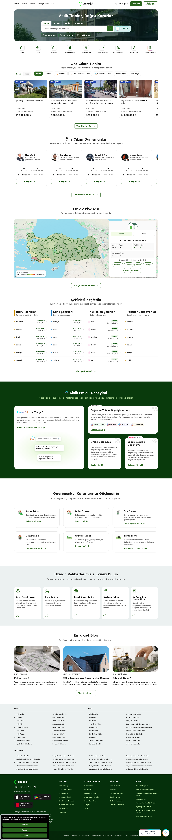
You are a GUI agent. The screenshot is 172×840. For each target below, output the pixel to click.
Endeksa (67, 835)
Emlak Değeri (63, 808)
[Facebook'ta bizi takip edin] (22, 787)
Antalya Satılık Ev (58, 724)
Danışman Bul (115, 786)
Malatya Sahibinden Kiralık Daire (100, 759)
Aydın (55, 337)
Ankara (129, 265)
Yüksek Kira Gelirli (104, 74)
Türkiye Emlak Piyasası (84, 285)
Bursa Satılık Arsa (58, 737)
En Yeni (48, 74)
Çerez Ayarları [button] (141, 799)
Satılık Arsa (20, 721)
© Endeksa (124, 277)
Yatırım (32, 4)
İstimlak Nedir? (122, 677)
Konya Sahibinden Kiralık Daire (100, 766)
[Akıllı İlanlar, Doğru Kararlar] (86, 4)
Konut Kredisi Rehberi (66, 801)
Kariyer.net (76, 835)
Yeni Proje (135, 74)
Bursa (127, 270)
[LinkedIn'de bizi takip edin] (35, 787)
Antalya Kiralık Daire (133, 714)
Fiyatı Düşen (121, 74)
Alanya (129, 352)
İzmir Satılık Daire (58, 721)
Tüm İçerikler (84, 693)
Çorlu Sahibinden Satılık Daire (62, 769)
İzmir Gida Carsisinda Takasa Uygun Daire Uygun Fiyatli (64, 102)
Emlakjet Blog (63, 786)
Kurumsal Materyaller (91, 797)
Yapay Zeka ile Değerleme (136, 443)
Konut (121, 234)
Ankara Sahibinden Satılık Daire (27, 766)
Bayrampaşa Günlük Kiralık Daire (138, 724)
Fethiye (130, 360)
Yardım (86, 808)
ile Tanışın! (30, 412)
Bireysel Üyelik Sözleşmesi (145, 789)
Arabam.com (107, 835)
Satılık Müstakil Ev (22, 727)
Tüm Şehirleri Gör (84, 371)
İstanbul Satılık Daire (59, 714)
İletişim (87, 805)
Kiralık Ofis (93, 737)
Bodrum (130, 322)
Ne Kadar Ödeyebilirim (66, 805)
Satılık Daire (20, 714)
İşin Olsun (85, 835)
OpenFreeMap (132, 277)
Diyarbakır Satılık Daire (24, 744)
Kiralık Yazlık (93, 727)
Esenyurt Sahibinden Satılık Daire (64, 762)
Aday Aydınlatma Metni (144, 816)
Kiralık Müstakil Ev (95, 734)
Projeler (113, 789)
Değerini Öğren (121, 4)
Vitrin (38, 74)
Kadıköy (130, 329)
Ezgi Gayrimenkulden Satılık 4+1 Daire (135, 102)
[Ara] (110, 28)
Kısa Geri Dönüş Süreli (81, 74)
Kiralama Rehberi (65, 797)
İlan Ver (136, 4)
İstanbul (118, 265)
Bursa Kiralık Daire (132, 717)
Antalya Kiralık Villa (133, 744)
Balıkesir (56, 360)
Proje (67, 23)
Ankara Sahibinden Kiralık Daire (100, 762)
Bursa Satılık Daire (58, 717)
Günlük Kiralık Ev (95, 724)
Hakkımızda (88, 786)
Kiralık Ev (92, 717)
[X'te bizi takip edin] (28, 787)
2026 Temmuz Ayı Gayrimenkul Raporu (86, 677)
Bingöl (93, 329)
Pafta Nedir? (21, 677)
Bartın (93, 345)
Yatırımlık (61, 74)
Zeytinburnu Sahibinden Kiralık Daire (139, 766)
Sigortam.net (96, 835)
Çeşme (129, 345)
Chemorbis (153, 835)
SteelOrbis (143, 835)
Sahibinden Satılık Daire (24, 756)
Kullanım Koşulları (142, 786)
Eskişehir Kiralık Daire (133, 721)
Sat (53, 4)
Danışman (79, 23)
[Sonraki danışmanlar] (154, 173)
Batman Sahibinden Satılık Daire (27, 762)
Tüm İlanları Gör (84, 126)
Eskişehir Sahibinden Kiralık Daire (137, 756)
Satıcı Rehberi (63, 793)
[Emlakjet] (21, 782)
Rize (93, 322)
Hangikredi (118, 835)
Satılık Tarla (20, 731)
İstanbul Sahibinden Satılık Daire (63, 759)
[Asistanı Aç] (166, 833)
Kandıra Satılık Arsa (59, 734)
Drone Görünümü (101, 441)
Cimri (126, 835)
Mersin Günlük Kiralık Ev (134, 734)
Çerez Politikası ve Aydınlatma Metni (146, 794)
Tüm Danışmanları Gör (84, 195)
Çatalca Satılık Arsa (59, 731)
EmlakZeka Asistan (116, 801)
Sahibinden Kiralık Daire (97, 756)
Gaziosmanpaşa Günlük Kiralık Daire (139, 727)
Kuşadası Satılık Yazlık (60, 741)
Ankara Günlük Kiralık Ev (134, 737)
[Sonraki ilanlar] (154, 99)
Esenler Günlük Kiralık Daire (135, 731)
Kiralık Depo (93, 731)
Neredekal (134, 835)
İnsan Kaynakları (90, 801)
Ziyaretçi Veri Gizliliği (143, 807)
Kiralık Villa (93, 721)
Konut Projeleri (21, 737)
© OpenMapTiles (140, 277)
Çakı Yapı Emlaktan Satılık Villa (29, 101)
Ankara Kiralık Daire (96, 741)
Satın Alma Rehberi (65, 789)
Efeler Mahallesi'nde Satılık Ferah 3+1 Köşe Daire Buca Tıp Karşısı (100, 102)
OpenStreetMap (152, 277)
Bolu (93, 352)
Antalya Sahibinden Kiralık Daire (100, 769)
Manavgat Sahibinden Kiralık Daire (138, 762)
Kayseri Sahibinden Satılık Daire (27, 769)
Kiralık (24, 4)
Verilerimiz (62, 812)
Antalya (148, 265)
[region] (86, 248)
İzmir (138, 265)
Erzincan (94, 360)
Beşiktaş (130, 337)
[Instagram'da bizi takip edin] (16, 787)
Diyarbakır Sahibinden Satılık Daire (28, 759)
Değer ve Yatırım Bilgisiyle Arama (110, 410)
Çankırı (94, 337)
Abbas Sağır (136, 155)
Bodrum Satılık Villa (59, 744)
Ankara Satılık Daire (23, 741)
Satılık (16, 4)
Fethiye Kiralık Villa (133, 741)
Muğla (55, 329)
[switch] (122, 28)
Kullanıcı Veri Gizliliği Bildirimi (146, 803)
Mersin (55, 352)
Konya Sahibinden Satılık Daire (63, 756)
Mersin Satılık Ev (58, 727)
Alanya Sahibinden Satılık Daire (63, 766)
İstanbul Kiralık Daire (96, 744)
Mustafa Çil (30, 155)
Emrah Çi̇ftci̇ (101, 155)
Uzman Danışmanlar (117, 805)
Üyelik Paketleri (115, 797)
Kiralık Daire (93, 714)
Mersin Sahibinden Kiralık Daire (137, 759)
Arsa (144, 234)
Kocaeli (137, 270)
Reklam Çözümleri (90, 793)
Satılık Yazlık (20, 734)
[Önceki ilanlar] (18, 99)
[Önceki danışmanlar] (18, 173)
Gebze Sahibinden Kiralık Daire (137, 769)
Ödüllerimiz (88, 789)
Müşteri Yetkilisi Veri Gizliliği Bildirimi (145, 811)
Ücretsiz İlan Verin (116, 793)
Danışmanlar (43, 4)
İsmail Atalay (66, 155)
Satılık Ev (19, 717)
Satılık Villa (19, 724)
